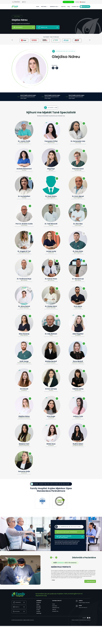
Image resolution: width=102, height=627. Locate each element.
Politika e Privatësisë (75, 620)
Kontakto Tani (75, 6)
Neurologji (38, 607)
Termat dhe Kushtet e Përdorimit (84, 620)
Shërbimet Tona (54, 6)
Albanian (83, 2)
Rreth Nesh (43, 6)
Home (37, 6)
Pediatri (38, 604)
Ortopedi (38, 611)
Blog (69, 6)
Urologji (37, 609)
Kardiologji (38, 602)
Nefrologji (38, 606)
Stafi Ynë (63, 6)
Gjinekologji (38, 613)
